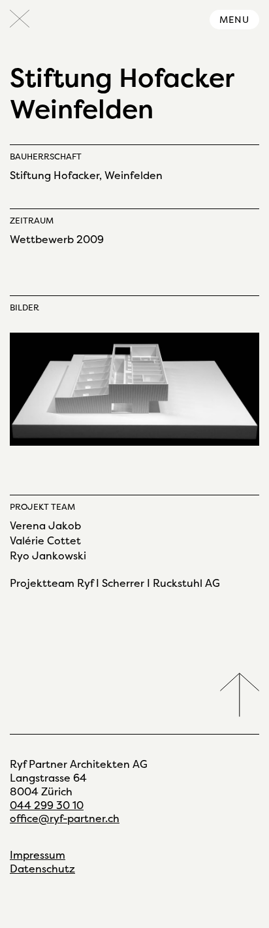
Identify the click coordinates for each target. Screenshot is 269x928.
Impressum (37, 855)
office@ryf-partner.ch (64, 818)
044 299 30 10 (47, 805)
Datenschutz (42, 869)
